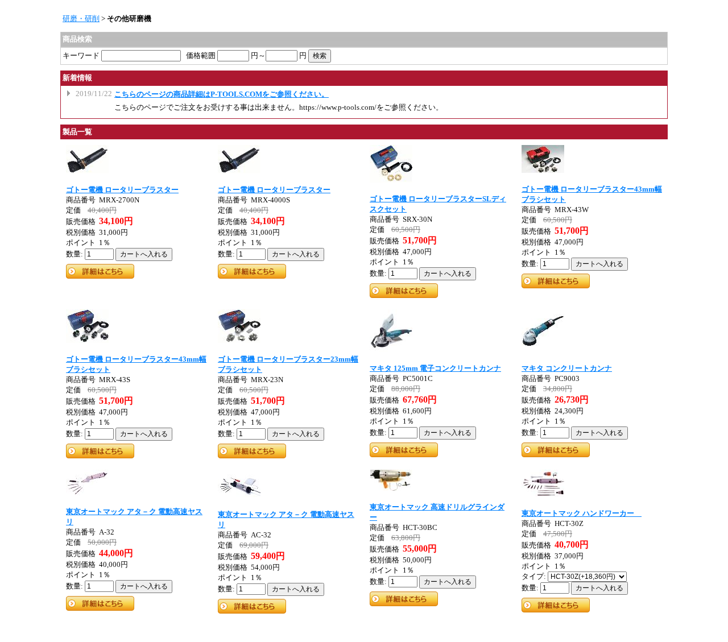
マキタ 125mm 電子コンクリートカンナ (435, 368)
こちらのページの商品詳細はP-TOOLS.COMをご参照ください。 (221, 94)
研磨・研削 (81, 18)
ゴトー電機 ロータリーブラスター (122, 189)
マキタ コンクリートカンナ (567, 368)
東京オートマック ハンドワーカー (582, 513)
